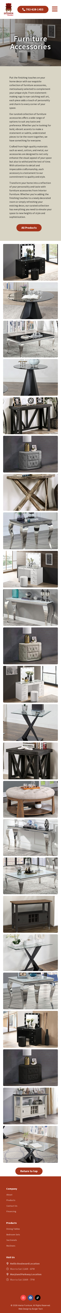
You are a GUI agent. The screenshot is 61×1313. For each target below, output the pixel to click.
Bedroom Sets (13, 1234)
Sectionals (11, 1240)
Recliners (10, 1245)
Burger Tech (37, 1309)
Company (11, 1188)
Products (10, 1200)
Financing (11, 1211)
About (9, 1194)
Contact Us (11, 1205)
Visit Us (10, 1257)
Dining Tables (13, 1228)
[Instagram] (23, 1298)
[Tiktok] (38, 1298)
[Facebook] (30, 1298)
